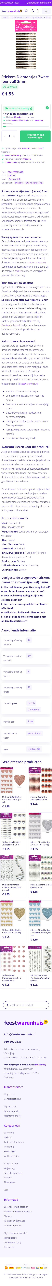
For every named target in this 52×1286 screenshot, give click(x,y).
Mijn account (10, 1106)
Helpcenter (9, 1094)
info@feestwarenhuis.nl (19, 1034)
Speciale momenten (13, 1172)
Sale (6, 1189)
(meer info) (40, 1064)
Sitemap (8, 1216)
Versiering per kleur (34, 17)
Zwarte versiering (34, 182)
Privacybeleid (10, 1237)
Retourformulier (12, 1111)
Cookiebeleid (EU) (12, 1242)
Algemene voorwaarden (15, 1233)
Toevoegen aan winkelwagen (35, 136)
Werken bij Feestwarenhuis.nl (18, 1211)
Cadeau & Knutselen (14, 1141)
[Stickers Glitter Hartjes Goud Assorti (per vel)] (13, 913)
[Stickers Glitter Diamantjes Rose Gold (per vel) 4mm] (13, 959)
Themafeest (9, 1182)
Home (5, 17)
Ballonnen (9, 1132)
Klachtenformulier (12, 1115)
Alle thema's (17, 17)
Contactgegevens (12, 1098)
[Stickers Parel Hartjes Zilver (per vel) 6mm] (13, 826)
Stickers (19, 182)
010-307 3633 (13, 1042)
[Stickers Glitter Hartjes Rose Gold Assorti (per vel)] (13, 780)
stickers (19, 271)
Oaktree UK (14, 179)
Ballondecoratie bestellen (16, 1206)
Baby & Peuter (11, 1163)
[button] (46, 10)
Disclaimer (9, 1247)
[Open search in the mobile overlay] (26, 1005)
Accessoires (9, 1151)
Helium (7, 1137)
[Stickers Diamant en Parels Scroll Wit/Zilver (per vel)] (13, 868)
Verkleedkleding (11, 1155)
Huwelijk (8, 1177)
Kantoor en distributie (14, 1220)
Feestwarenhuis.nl (10, 325)
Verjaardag (9, 1168)
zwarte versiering (37, 262)
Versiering (9, 1146)
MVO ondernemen (13, 1225)
